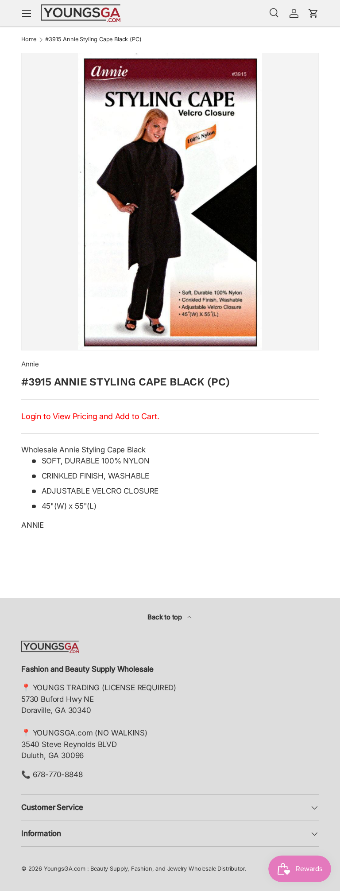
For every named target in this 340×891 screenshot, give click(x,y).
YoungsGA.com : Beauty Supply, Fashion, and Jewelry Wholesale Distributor (144, 868)
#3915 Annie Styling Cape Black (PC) (93, 40)
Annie (30, 364)
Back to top (165, 617)
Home (28, 40)
